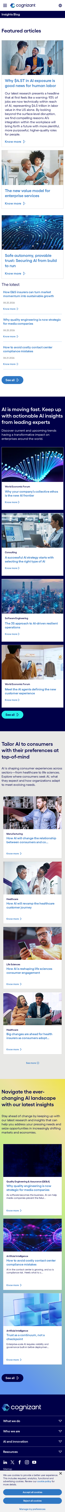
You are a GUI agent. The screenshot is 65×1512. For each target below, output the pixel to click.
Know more (13, 141)
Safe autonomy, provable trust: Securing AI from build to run (31, 260)
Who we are (11, 1431)
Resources (10, 1451)
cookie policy (44, 1481)
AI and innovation (15, 1441)
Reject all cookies (32, 1500)
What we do (11, 1421)
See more (31, 1063)
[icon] (5, 5)
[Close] (60, 1473)
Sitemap (7, 1469)
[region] (32, 1491)
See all (10, 380)
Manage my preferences (32, 1509)
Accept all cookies (32, 1492)
